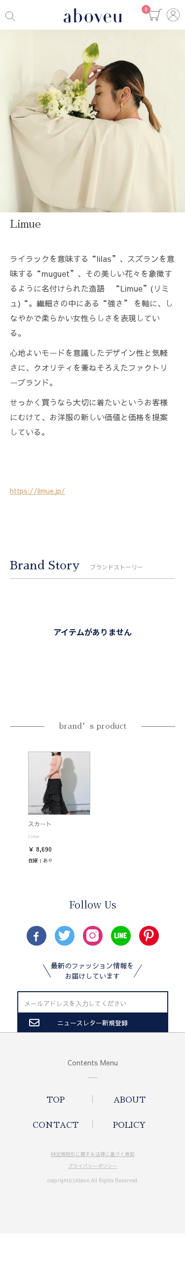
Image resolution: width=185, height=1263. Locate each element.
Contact (55, 1125)
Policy (129, 1125)
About (129, 1100)
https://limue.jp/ (37, 491)
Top (55, 1100)
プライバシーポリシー (92, 1165)
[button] (155, 15)
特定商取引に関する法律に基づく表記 (93, 1154)
